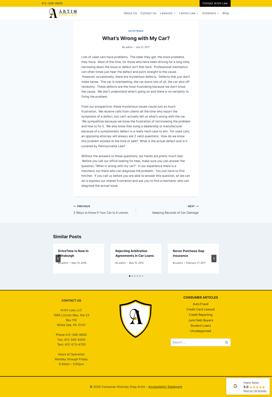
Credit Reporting (200, 315)
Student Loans (200, 325)
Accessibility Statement (165, 387)
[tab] (129, 276)
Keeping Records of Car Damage (175, 210)
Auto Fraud (136, 31)
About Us (130, 13)
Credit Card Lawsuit (201, 309)
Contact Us (148, 13)
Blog (226, 13)
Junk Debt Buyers (200, 320)
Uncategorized (200, 331)
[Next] (213, 258)
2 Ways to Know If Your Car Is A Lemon (101, 210)
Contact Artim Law (215, 3)
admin (129, 47)
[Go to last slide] (58, 258)
